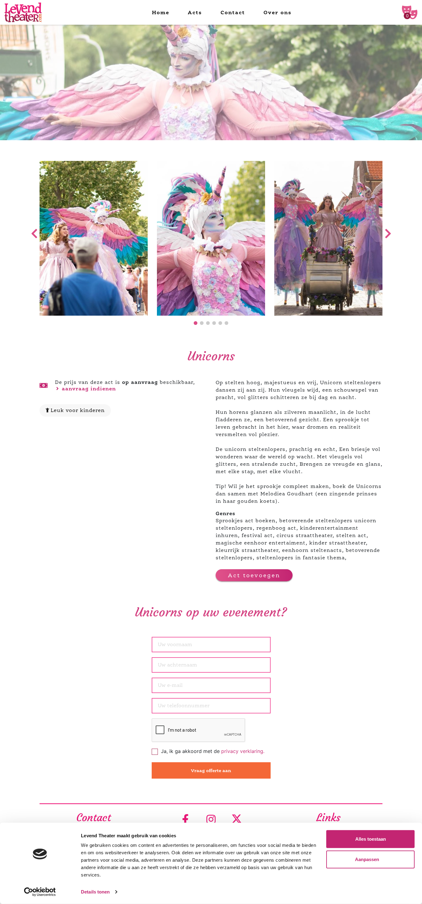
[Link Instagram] (211, 820)
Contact (233, 12)
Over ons (278, 12)
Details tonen (95, 891)
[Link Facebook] (185, 820)
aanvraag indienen (88, 388)
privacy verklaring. (242, 751)
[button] (195, 323)
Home (160, 12)
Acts (195, 12)
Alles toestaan (370, 839)
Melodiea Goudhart (286, 494)
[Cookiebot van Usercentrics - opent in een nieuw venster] (40, 892)
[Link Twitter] (236, 820)
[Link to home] (23, 12)
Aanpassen (367, 859)
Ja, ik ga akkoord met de (212, 751)
